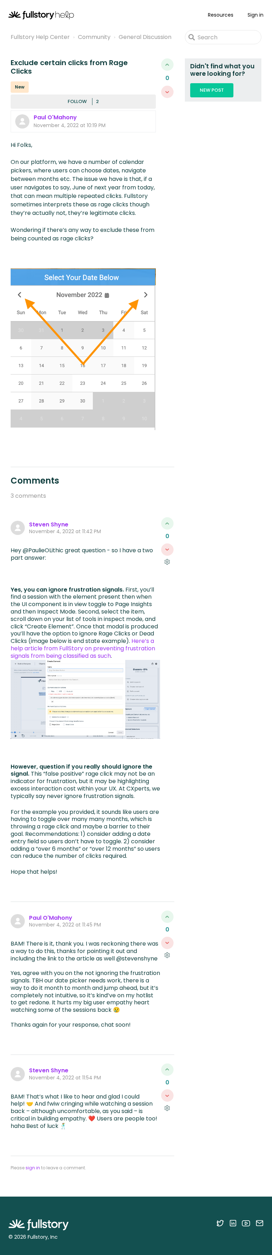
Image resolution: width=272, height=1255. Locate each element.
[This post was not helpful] (167, 92)
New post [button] (212, 90)
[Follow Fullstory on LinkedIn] (233, 1223)
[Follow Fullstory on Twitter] (220, 1223)
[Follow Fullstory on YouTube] (246, 1223)
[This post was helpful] (167, 64)
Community (94, 37)
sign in (33, 1168)
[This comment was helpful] (167, 523)
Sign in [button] (256, 14)
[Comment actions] (167, 562)
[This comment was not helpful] (167, 549)
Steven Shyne (48, 524)
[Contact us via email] (260, 1223)
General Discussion (145, 37)
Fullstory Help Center (40, 37)
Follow (77, 101)
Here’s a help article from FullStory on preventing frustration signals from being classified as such (83, 648)
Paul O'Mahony (55, 117)
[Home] (41, 15)
